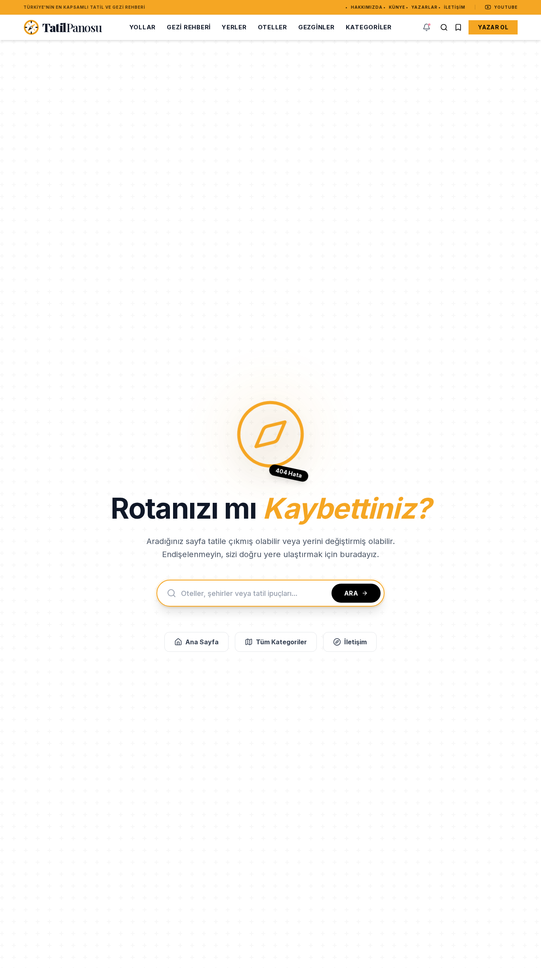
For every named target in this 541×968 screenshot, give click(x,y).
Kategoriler (369, 27)
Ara (351, 593)
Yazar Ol (493, 27)
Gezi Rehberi (189, 27)
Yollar (143, 27)
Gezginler (316, 27)
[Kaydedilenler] (458, 27)
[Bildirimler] (426, 27)
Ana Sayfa (202, 642)
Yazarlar (424, 7)
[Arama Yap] (444, 27)
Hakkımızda (367, 7)
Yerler (234, 27)
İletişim (454, 7)
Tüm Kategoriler (281, 642)
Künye (397, 7)
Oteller (272, 27)
